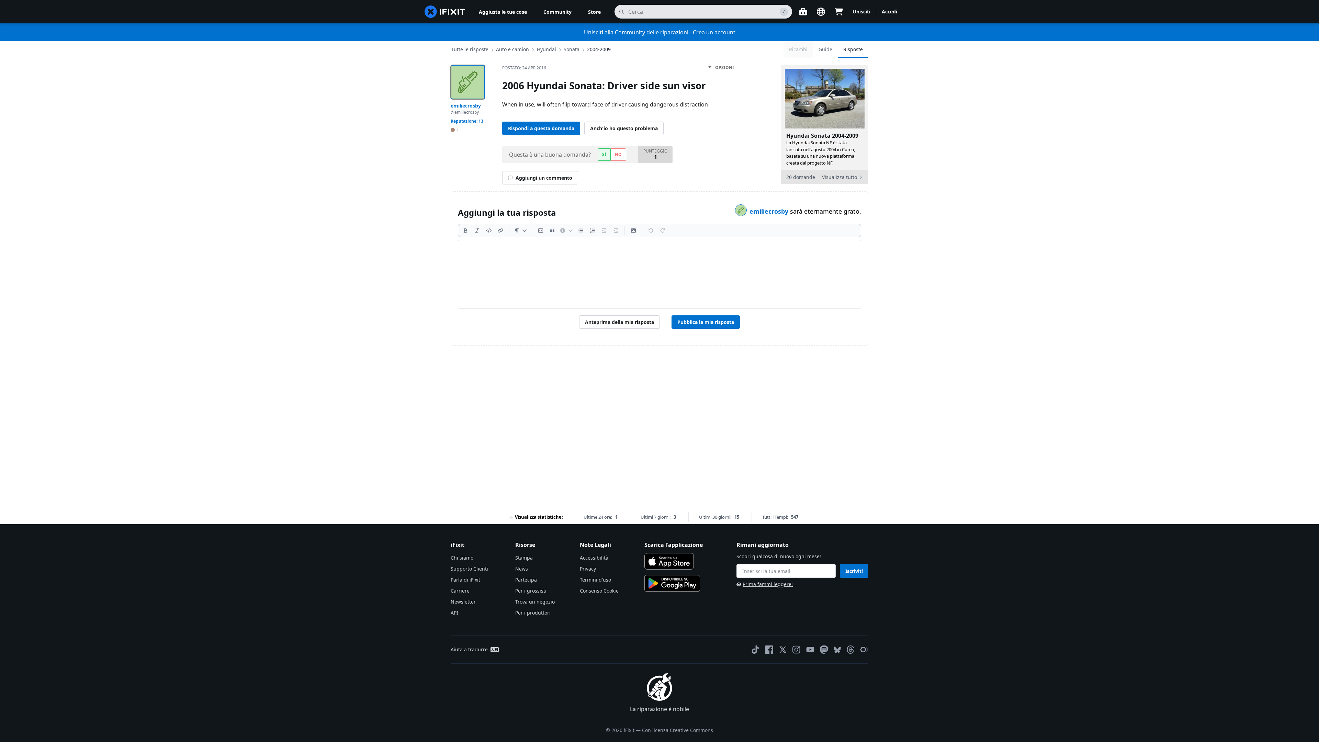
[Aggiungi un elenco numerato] (592, 230)
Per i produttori (533, 612)
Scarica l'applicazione (673, 545)
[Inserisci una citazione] (552, 230)
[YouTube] (810, 649)
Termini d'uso (595, 579)
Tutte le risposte (469, 49)
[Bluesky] (837, 649)
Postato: (524, 68)
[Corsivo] (477, 230)
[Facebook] (769, 649)
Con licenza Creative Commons (677, 730)
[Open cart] (839, 12)
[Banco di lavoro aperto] (803, 12)
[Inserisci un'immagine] (633, 230)
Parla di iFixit (465, 579)
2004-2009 (599, 49)
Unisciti (861, 11)
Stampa (524, 557)
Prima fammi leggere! (768, 584)
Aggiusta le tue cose (503, 12)
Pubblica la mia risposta (705, 322)
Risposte (853, 49)
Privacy (588, 568)
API (454, 612)
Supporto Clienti (469, 568)
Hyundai (546, 49)
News (521, 568)
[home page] (445, 11)
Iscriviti (854, 571)
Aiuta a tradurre (469, 649)
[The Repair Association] (864, 649)
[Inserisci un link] (500, 230)
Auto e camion (512, 49)
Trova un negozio (535, 601)
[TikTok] (755, 649)
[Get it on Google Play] (672, 583)
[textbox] (659, 274)
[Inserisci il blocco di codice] (540, 230)
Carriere (460, 590)
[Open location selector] (821, 12)
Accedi (889, 11)
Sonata (571, 49)
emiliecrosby (769, 211)
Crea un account (714, 32)
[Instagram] (796, 649)
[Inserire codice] (488, 230)
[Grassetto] (465, 230)
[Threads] (850, 649)
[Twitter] (783, 649)
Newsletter (463, 601)
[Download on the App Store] (669, 561)
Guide (825, 49)
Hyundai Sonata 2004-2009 (822, 135)
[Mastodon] (824, 649)
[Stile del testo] (520, 230)
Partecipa (526, 579)
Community (557, 12)
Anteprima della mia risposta (619, 322)
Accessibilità (594, 557)
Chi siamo (462, 557)
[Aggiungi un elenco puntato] (580, 230)
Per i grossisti (530, 590)
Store (594, 12)
